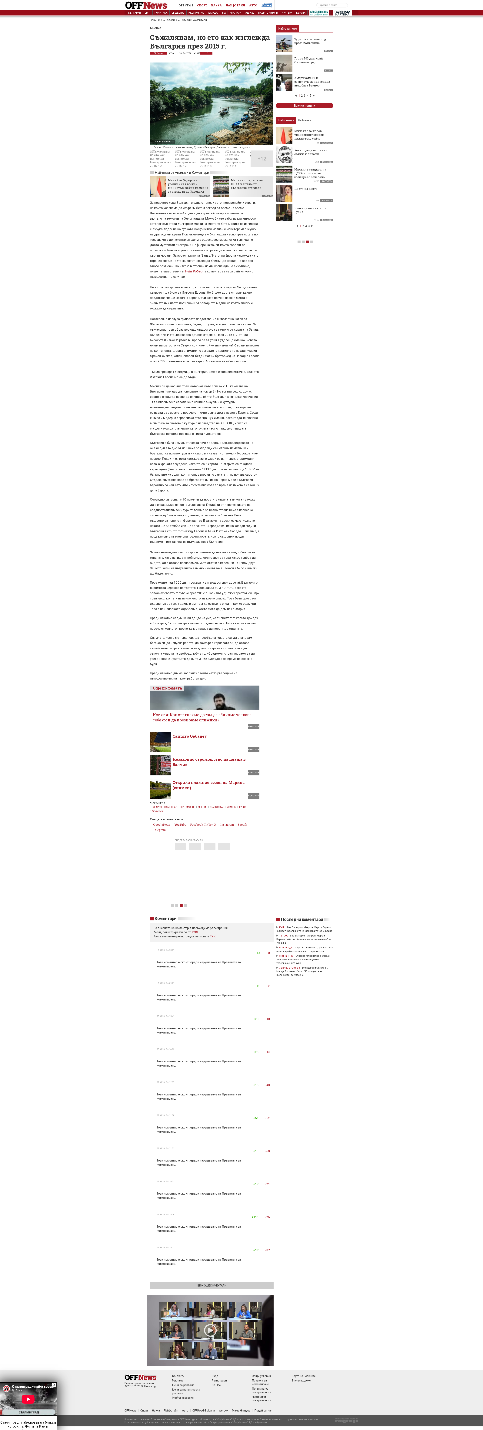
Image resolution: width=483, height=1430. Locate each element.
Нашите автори (268, 12)
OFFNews (158, 53)
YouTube (180, 824)
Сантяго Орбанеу (190, 736)
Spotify (242, 824)
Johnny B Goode (289, 967)
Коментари (165, 918)
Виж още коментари (212, 1285)
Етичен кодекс (301, 1380)
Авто (253, 5)
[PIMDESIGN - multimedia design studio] (345, 1422)
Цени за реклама (183, 1385)
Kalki (282, 927)
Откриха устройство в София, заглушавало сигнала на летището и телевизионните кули (303, 959)
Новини (155, 20)
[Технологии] (266, 6)
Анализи (235, 12)
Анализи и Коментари (192, 20)
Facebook (196, 824)
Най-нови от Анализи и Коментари (182, 172)
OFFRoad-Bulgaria (203, 1410)
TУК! (195, 932)
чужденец (156, 811)
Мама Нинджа (241, 1410)
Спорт (202, 5)
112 (224, 12)
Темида (213, 12)
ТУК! (213, 936)
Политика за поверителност (261, 1390)
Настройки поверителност (261, 1398)
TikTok (208, 824)
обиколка (216, 807)
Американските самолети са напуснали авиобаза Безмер (312, 81)
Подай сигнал (263, 1410)
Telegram (159, 829)
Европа (300, 12)
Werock (223, 1410)
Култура (287, 12)
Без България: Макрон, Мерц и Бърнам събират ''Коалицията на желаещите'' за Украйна (303, 939)
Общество (178, 12)
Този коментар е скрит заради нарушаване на (189, 962)
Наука (216, 5)
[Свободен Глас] (319, 13)
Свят (148, 12)
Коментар (170, 807)
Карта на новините (304, 1376)
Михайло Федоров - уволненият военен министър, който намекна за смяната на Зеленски (188, 185)
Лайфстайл (235, 5)
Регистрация (220, 1380)
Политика (161, 12)
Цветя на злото (305, 189)
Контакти (178, 1376)
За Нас (216, 1385)
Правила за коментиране (260, 1382)
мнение (202, 807)
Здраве (249, 12)
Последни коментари (302, 919)
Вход (215, 1376)
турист (243, 807)
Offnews (186, 5)
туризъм (230, 807)
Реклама (177, 1380)
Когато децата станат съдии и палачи (310, 152)
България (134, 12)
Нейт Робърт (194, 271)
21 (207, 53)
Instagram (227, 824)
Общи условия (261, 1376)
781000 (283, 935)
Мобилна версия (183, 1397)
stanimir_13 (286, 947)
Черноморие (187, 807)
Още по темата (167, 688)
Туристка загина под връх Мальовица (310, 41)
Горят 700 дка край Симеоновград (308, 60)
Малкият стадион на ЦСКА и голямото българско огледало (247, 184)
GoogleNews (161, 824)
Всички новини (304, 105)
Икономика (196, 12)
